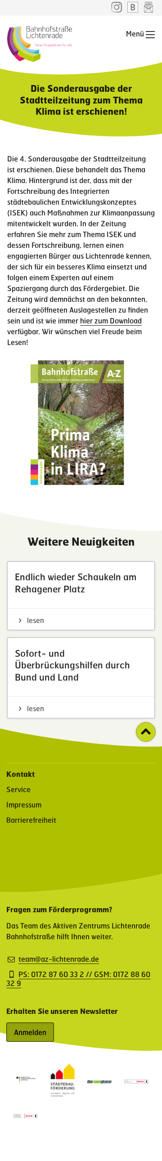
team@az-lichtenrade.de (58, 959)
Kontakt (20, 774)
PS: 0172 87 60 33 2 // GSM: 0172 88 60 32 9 (78, 979)
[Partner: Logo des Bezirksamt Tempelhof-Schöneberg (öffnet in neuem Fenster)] (136, 1080)
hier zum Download (111, 320)
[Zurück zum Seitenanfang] (146, 732)
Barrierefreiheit (31, 820)
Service (18, 789)
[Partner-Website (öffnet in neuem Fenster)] (62, 1093)
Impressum (23, 804)
